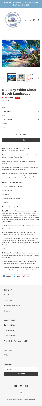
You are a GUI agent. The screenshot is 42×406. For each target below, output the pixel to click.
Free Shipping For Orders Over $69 (16, 341)
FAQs (6, 355)
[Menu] (38, 20)
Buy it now (21, 140)
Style (3, 116)
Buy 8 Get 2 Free (9, 330)
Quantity (4, 123)
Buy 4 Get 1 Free (9, 325)
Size (3, 107)
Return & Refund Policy (12, 305)
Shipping (7, 311)
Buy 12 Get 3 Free (10, 336)
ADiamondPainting (16, 399)
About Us (7, 295)
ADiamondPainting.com (28, 399)
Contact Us (8, 300)
